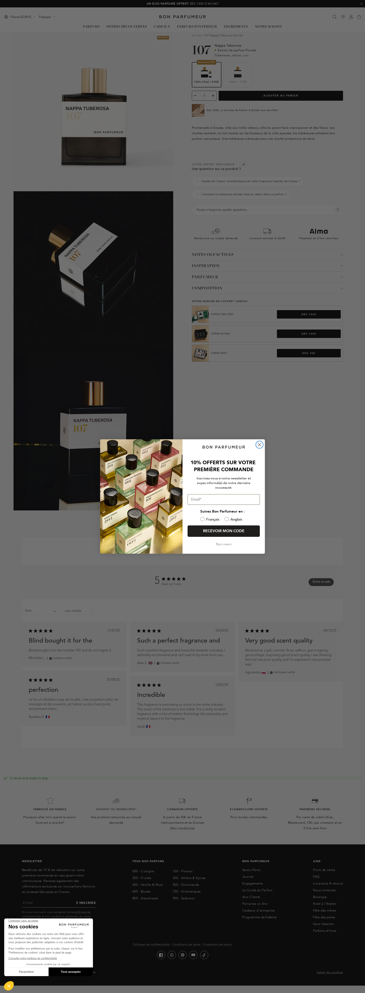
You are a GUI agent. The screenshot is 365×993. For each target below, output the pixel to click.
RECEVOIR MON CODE (223, 531)
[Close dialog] (259, 444)
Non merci (224, 544)
